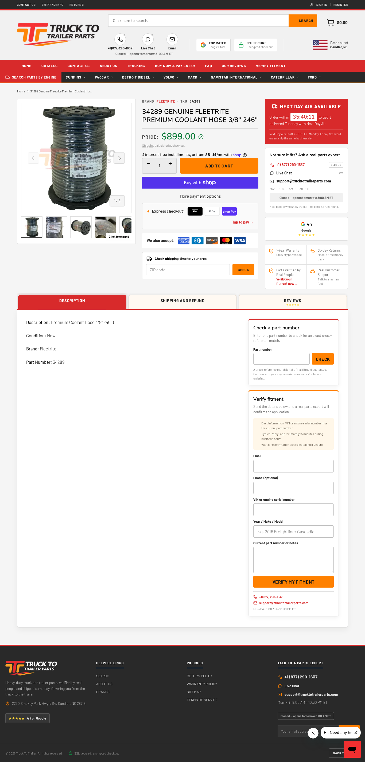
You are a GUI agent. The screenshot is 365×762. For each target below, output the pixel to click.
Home (21, 91)
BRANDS (103, 692)
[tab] (72, 302)
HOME (27, 66)
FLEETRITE (166, 101)
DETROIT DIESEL (136, 77)
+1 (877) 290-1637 (308, 164)
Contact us (26, 4)
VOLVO (169, 77)
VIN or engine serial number (274, 499)
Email (257, 456)
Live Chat (284, 173)
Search (306, 20)
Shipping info (52, 4)
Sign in (321, 4)
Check (243, 270)
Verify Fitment (271, 66)
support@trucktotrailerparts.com (303, 181)
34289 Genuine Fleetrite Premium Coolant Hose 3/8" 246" (62, 91)
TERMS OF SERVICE (202, 700)
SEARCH (102, 676)
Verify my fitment (294, 581)
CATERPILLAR (283, 77)
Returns (76, 4)
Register (340, 4)
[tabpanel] (182, 469)
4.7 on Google (27, 718)
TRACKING (136, 66)
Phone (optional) (265, 478)
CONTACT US (79, 66)
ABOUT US (108, 66)
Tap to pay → (243, 222)
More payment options (200, 195)
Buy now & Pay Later (175, 66)
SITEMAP (194, 692)
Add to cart (219, 165)
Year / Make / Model (268, 521)
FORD (312, 77)
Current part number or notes (275, 543)
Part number (262, 349)
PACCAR (102, 77)
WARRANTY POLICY (202, 684)
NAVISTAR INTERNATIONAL (234, 77)
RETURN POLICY (199, 676)
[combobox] (212, 20)
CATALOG (49, 66)
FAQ (208, 66)
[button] (337, 23)
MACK (193, 77)
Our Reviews (234, 66)
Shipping (148, 145)
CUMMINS (73, 77)
